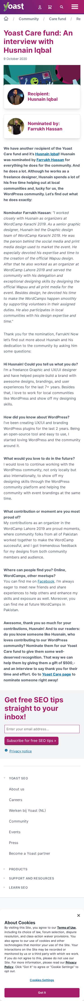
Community (29, 19)
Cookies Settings (42, 980)
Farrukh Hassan (50, 159)
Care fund (57, 19)
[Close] (79, 915)
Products (18, 869)
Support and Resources (31, 878)
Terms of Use (66, 927)
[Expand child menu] (4, 869)
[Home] (6, 19)
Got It (42, 992)
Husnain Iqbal (47, 154)
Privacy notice (20, 751)
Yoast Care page (56, 674)
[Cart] (50, 6)
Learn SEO (18, 887)
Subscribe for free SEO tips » (31, 740)
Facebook (46, 581)
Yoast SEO (18, 778)
